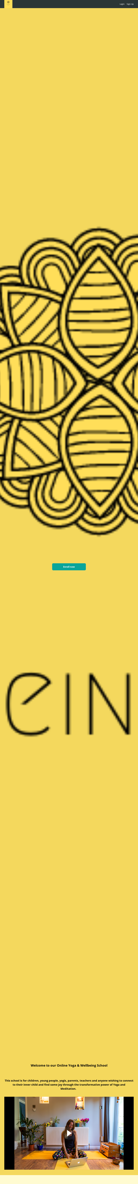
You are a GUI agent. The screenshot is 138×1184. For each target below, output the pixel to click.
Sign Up (130, 4)
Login (122, 4)
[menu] (126, 4)
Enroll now (69, 566)
